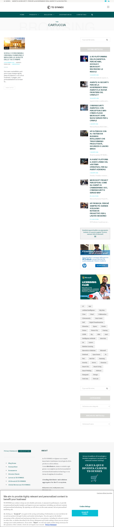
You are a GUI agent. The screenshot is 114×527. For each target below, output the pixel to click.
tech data (85, 378)
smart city (85, 366)
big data (102, 310)
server (94, 362)
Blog (6, 48)
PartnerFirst (12, 467)
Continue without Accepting (104, 493)
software (98, 370)
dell (83, 322)
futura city (94, 330)
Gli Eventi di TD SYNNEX (17, 481)
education (85, 326)
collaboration (102, 314)
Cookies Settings (24, 451)
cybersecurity (86, 318)
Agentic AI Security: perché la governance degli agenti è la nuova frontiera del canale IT (40, 1)
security (84, 362)
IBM (98, 334)
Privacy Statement (10, 451)
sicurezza (103, 362)
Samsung (102, 358)
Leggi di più (9, 87)
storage (95, 374)
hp (92, 334)
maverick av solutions (88, 350)
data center (98, 318)
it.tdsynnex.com (47, 488)
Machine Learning (87, 346)
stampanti (85, 374)
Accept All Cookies (85, 513)
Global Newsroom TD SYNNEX (19, 485)
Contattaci (81, 14)
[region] (57, 508)
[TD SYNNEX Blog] (55, 7)
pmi (83, 358)
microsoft (103, 350)
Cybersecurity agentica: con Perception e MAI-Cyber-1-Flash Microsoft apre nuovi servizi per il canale (99, 113)
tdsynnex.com (46, 490)
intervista (103, 338)
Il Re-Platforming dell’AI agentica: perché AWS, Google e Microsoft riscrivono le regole (98, 64)
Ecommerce (12, 470)
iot (83, 342)
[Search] (91, 15)
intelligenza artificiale (88, 338)
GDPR (84, 334)
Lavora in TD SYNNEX (16, 477)
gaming (105, 330)
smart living (97, 366)
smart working (86, 370)
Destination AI (65, 14)
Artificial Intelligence (88, 310)
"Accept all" (17, 514)
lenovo (91, 342)
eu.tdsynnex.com (58, 488)
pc (105, 354)
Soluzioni (48, 14)
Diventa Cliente (13, 474)
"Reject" (35, 522)
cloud (92, 314)
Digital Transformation (96, 322)
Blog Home (12, 463)
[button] (108, 7)
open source (96, 354)
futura (84, 330)
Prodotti (33, 14)
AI (83, 306)
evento (104, 326)
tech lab (95, 378)
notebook (85, 354)
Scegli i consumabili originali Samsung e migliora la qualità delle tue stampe (14, 56)
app (90, 306)
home (22, 14)
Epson (95, 326)
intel (106, 334)
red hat (92, 358)
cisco (83, 314)
